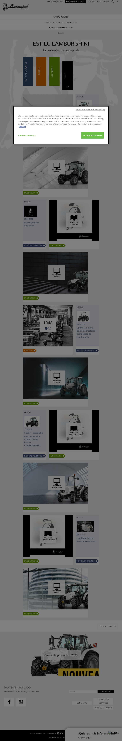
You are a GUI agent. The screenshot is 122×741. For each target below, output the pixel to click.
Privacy (22, 126)
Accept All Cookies (92, 135)
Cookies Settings (26, 135)
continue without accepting (90, 109)
